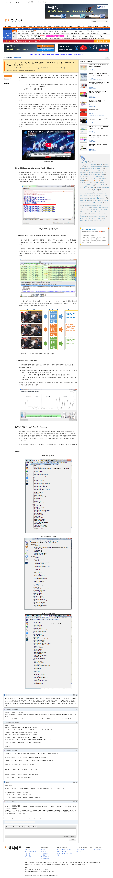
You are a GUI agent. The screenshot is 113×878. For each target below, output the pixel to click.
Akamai (92, 166)
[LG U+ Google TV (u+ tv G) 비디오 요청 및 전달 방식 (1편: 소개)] (83, 144)
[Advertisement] (94, 262)
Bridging (88, 168)
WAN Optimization (101, 216)
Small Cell (83, 211)
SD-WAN (99, 205)
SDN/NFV (84, 207)
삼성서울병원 (53, 38)
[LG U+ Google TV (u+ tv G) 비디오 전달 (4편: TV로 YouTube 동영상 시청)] (83, 118)
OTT (98, 200)
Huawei (92, 182)
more (103, 31)
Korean (23, 2)
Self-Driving (96, 209)
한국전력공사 (81, 38)
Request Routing (91, 205)
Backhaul (107, 166)
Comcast (94, 172)
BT (103, 166)
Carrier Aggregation (93, 170)
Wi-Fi (82, 218)
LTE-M (87, 192)
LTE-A (103, 190)
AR (80, 166)
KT (103, 38)
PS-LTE (86, 202)
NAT (97, 195)
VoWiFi (94, 216)
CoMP (89, 172)
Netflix (86, 198)
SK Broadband (94, 207)
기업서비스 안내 (43, 2)
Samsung (96, 31)
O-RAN (89, 200)
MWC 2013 (82, 193)
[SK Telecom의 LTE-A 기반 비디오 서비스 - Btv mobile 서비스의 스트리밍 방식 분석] (83, 82)
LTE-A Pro (82, 192)
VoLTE (90, 216)
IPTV (103, 185)
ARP (84, 166)
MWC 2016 (94, 193)
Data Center (83, 174)
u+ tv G (90, 220)
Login (6, 2)
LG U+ (89, 190)
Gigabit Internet (99, 176)
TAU (96, 211)
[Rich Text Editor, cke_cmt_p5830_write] (40, 832)
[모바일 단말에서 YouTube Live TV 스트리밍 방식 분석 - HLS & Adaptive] (83, 64)
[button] (7, 827)
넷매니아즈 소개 (35, 2)
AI (101, 164)
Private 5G (97, 202)
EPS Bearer (101, 174)
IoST (81, 187)
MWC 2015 (88, 193)
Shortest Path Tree (104, 209)
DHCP (98, 172)
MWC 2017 (101, 193)
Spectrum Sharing (90, 211)
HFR (100, 31)
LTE (96, 189)
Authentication (98, 166)
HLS (107, 178)
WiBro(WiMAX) (91, 218)
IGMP (97, 182)
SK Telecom (103, 207)
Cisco (85, 172)
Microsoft (92, 33)
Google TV (102, 178)
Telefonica (82, 33)
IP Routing (90, 185)
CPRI (87, 170)
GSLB (91, 176)
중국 (47, 33)
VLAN (92, 213)
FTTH (86, 176)
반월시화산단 (45, 38)
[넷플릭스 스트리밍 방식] (83, 109)
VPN (96, 213)
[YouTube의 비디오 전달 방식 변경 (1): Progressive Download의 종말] (83, 100)
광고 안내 (27, 2)
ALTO (106, 164)
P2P (82, 202)
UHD (87, 214)
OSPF (94, 200)
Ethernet (81, 176)
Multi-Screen (86, 195)
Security (90, 209)
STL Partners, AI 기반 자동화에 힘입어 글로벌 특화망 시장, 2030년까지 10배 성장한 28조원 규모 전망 (56, 54)
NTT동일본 (98, 33)
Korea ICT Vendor (105, 187)
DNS (103, 172)
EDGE (90, 174)
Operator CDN (105, 200)
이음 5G (102, 220)
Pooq (90, 202)
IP (100, 182)
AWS (87, 33)
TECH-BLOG (17, 57)
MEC (99, 192)
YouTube (99, 218)
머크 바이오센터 (90, 38)
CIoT (83, 170)
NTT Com (104, 33)
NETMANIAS (8, 57)
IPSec (97, 185)
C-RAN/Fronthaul (96, 168)
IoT (85, 187)
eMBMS (81, 220)
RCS (82, 205)
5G (81, 164)
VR (99, 213)
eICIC (105, 218)
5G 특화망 (92, 164)
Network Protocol (96, 197)
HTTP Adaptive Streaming (92, 180)
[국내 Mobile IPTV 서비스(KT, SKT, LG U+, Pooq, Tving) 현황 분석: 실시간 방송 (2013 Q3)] (83, 73)
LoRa (96, 192)
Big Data (83, 168)
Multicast (92, 195)
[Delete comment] (75, 695)
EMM (95, 174)
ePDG (86, 220)
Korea (98, 187)
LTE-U (91, 192)
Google (82, 179)
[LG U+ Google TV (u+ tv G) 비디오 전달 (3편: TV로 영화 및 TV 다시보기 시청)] (83, 126)
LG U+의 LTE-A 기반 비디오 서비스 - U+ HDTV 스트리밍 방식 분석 (46, 75)
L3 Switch (83, 190)
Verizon (71, 33)
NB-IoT (101, 195)
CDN (106, 168)
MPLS (104, 192)
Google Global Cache (92, 178)
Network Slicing (83, 200)
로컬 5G (95, 220)
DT (78, 33)
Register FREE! (12, 2)
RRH (86, 205)
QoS (107, 202)
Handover (88, 182)
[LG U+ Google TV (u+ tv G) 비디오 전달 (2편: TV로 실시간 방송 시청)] (83, 135)
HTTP (82, 180)
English (18, 2)
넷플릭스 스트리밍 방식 (94, 109)
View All (83, 161)
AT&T (75, 33)
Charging (101, 170)
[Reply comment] (76, 695)
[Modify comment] (73, 695)
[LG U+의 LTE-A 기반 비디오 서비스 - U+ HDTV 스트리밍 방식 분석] (83, 91)
